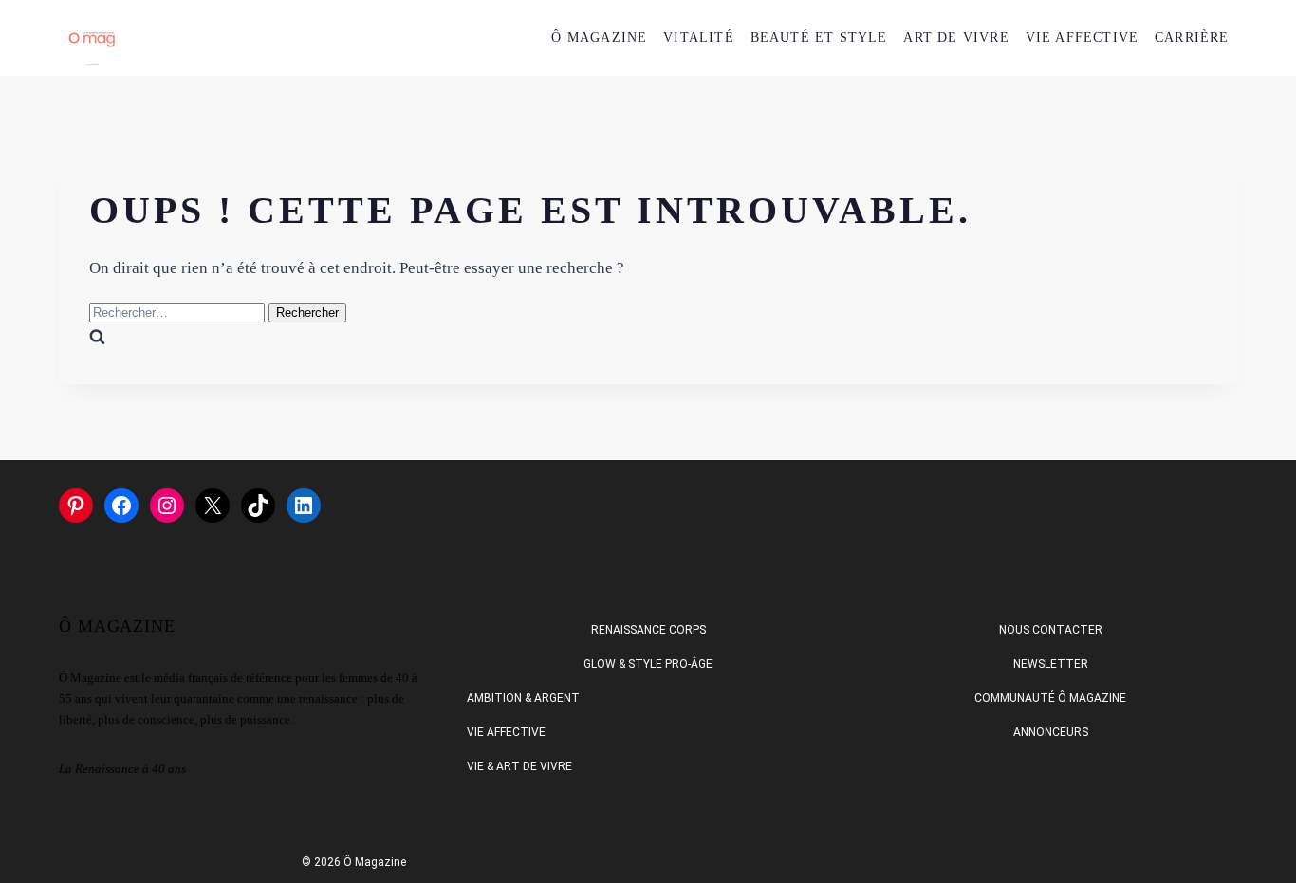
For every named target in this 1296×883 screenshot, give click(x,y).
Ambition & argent (523, 698)
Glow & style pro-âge (648, 664)
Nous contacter (1050, 629)
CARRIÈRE (1192, 37)
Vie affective (506, 732)
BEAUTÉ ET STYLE (819, 37)
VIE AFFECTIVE (1082, 37)
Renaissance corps (648, 629)
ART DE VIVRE (956, 37)
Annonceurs (1050, 732)
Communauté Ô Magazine (1050, 698)
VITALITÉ (698, 37)
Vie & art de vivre (519, 766)
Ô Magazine (599, 37)
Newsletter (1050, 664)
